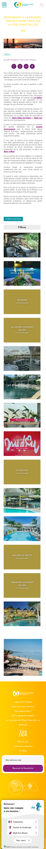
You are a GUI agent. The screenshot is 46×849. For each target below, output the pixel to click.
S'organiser (15, 60)
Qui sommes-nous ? (23, 711)
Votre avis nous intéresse (23, 707)
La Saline (38, 98)
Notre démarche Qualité (23, 716)
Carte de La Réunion (23, 746)
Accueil (6, 60)
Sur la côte (24, 60)
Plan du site (23, 742)
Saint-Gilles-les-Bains (21, 118)
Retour (7, 54)
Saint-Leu (38, 118)
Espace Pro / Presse (23, 702)
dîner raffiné (9, 151)
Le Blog (23, 751)
